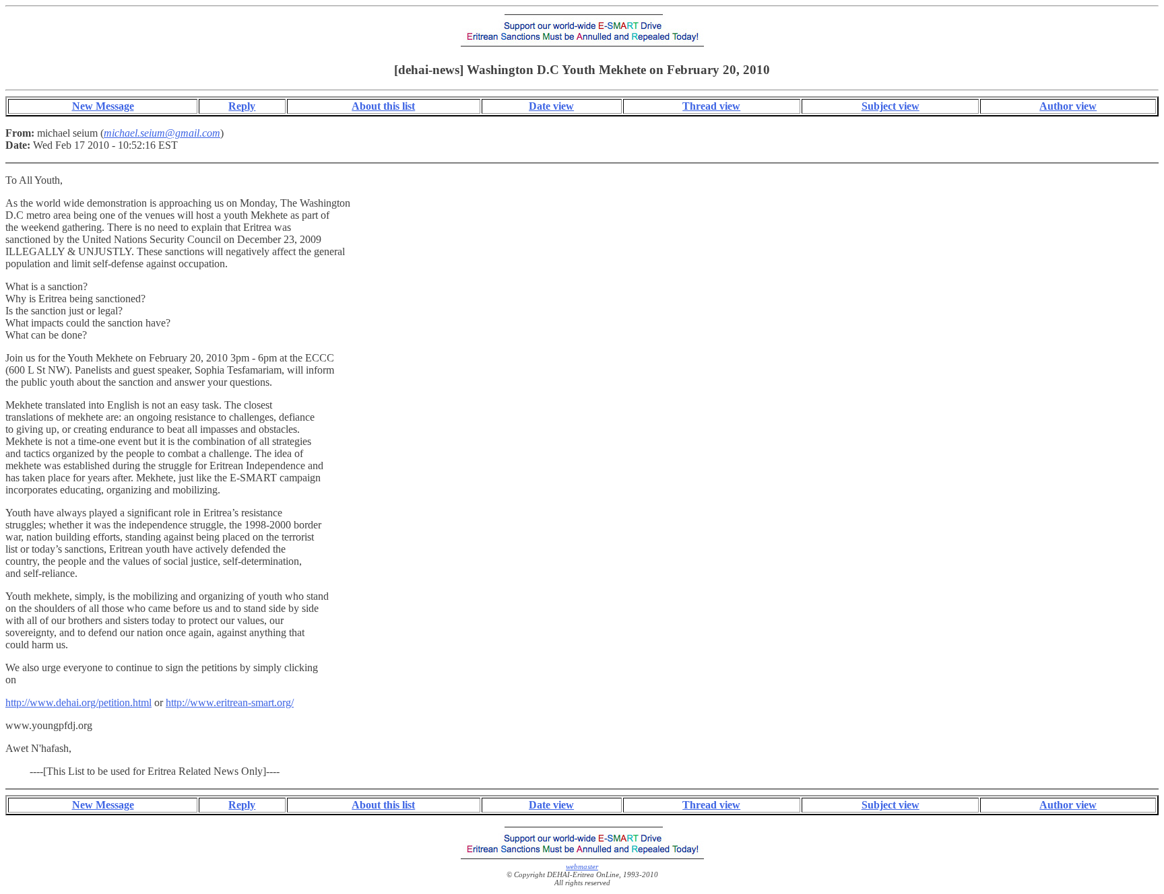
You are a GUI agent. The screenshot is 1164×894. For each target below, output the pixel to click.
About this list (383, 106)
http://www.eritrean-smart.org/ (230, 702)
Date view (551, 106)
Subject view (890, 106)
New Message (103, 106)
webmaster (582, 866)
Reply (241, 106)
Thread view (711, 106)
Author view (1068, 106)
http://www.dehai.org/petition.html (78, 702)
